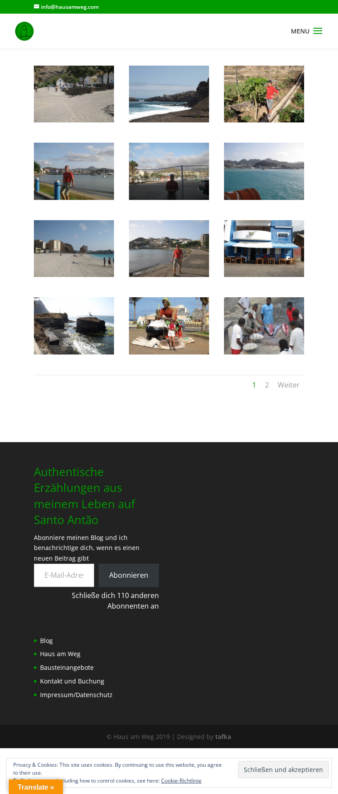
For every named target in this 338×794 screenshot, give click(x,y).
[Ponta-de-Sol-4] (169, 352)
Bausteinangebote (67, 667)
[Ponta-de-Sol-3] (74, 352)
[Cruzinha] (169, 120)
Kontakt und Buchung (72, 681)
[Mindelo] (169, 274)
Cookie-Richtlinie (181, 780)
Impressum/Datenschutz (76, 695)
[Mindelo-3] (169, 197)
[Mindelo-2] (74, 197)
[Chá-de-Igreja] (74, 120)
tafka (223, 736)
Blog (46, 640)
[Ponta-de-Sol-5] (264, 352)
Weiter (289, 385)
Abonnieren (128, 575)
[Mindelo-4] (264, 197)
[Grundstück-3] (264, 120)
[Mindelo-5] (74, 274)
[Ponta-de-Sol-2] (264, 274)
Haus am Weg (60, 654)
